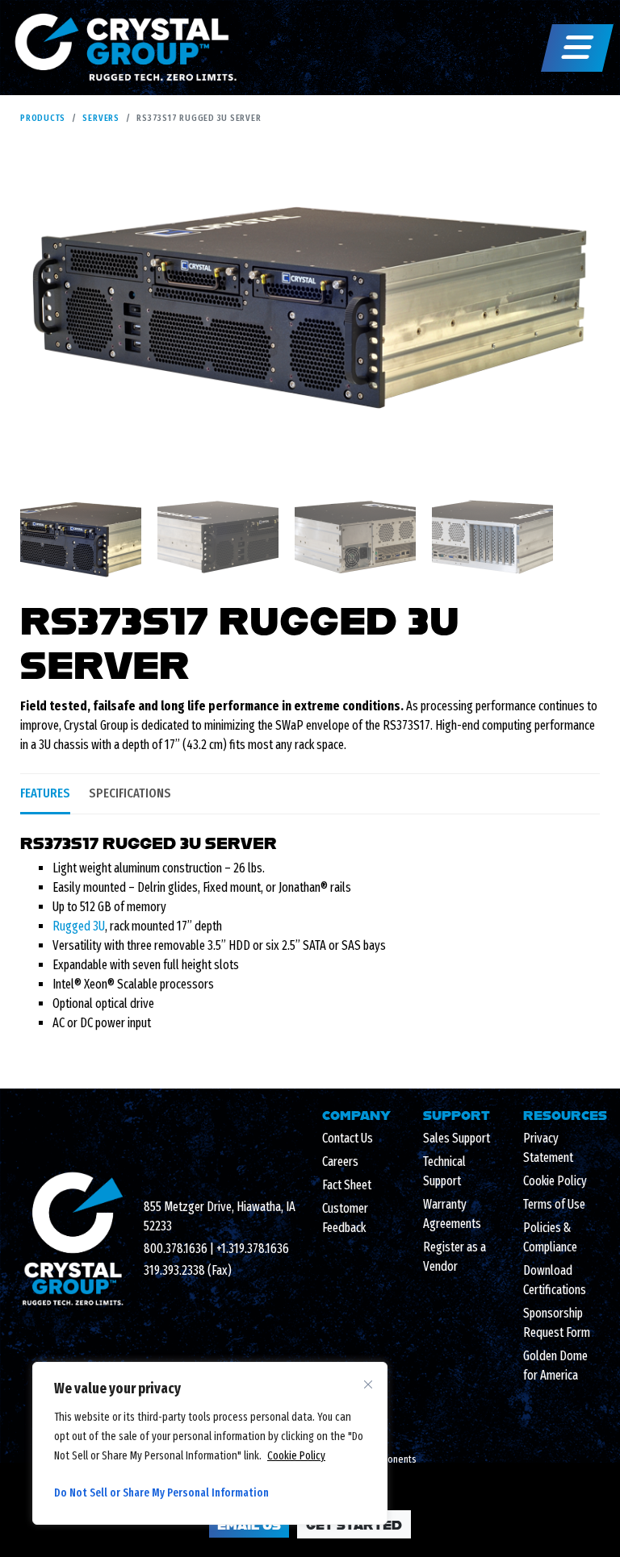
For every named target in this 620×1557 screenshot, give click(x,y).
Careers (340, 1161)
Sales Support (456, 1138)
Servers (100, 117)
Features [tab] (45, 793)
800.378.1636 (175, 1248)
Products (42, 117)
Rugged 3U (78, 926)
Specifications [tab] (130, 793)
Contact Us (347, 1138)
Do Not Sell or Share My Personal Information (161, 1493)
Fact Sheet (346, 1185)
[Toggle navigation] (577, 48)
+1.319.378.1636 (252, 1248)
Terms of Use (554, 1204)
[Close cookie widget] (368, 1384)
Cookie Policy (296, 1456)
